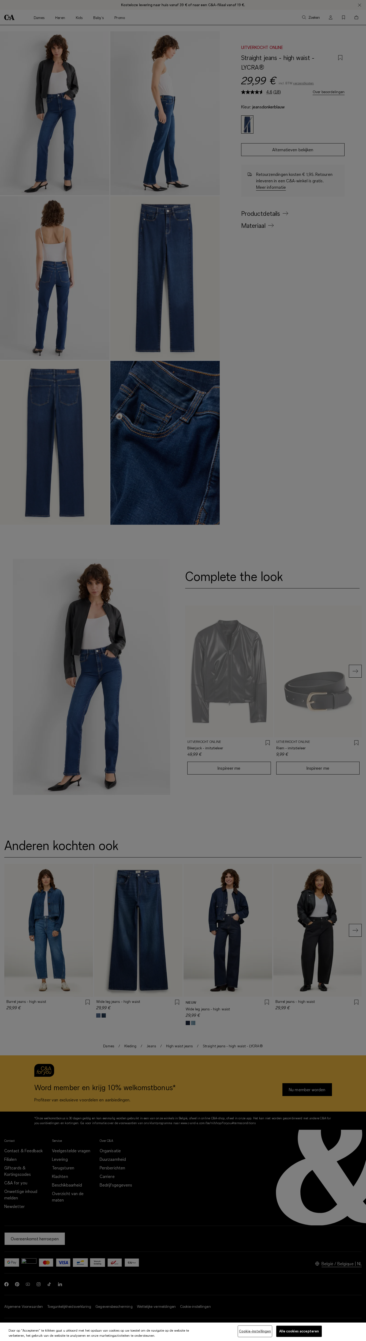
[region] (183, 1332)
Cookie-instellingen (255, 1331)
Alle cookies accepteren (299, 1331)
